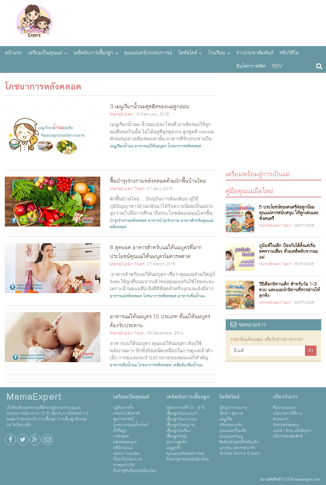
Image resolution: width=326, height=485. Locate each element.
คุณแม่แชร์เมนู (231, 436)
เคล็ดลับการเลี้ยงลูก (93, 53)
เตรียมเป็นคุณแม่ (45, 53)
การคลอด (121, 436)
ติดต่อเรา (280, 419)
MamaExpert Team (127, 189)
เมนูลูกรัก (173, 448)
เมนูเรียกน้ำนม (121, 146)
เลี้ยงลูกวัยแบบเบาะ (182, 413)
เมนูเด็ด (225, 419)
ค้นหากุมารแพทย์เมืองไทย (187, 459)
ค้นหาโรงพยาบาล (127, 459)
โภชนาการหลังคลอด (184, 146)
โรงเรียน (216, 53)
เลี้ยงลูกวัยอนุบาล (180, 425)
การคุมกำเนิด (124, 465)
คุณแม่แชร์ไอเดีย (233, 430)
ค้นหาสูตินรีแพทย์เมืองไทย (134, 471)
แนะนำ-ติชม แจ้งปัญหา (292, 430)
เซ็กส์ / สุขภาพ (231, 413)
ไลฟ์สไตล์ (187, 53)
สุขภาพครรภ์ (123, 419)
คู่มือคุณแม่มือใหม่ (249, 191)
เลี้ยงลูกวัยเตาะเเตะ (181, 419)
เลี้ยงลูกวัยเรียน (178, 430)
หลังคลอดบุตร (125, 442)
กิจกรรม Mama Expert (239, 453)
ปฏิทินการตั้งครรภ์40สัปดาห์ (126, 410)
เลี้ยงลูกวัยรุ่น (176, 436)
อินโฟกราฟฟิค (251, 66)
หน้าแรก (13, 53)
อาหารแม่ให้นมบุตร (151, 146)
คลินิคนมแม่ (123, 448)
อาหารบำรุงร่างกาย (163, 220)
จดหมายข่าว (251, 324)
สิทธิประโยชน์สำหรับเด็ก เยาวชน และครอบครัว (239, 445)
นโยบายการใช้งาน (287, 413)
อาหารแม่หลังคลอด (126, 295)
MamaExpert (34, 22)
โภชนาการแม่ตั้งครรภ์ (130, 425)
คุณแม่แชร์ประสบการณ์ (148, 53)
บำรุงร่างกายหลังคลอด (128, 220)
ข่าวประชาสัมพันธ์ (254, 53)
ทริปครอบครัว (231, 425)
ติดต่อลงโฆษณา (286, 425)
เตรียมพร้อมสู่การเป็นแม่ (258, 174)
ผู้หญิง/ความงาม (233, 408)
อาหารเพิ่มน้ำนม (191, 295)
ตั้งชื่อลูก (120, 430)
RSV (277, 66)
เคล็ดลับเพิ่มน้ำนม (187, 365)
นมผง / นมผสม (126, 453)
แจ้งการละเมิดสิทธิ (288, 436)
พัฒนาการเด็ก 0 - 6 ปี (185, 408)
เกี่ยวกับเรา (285, 397)
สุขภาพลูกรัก (176, 442)
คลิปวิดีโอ (289, 53)
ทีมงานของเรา (284, 408)
